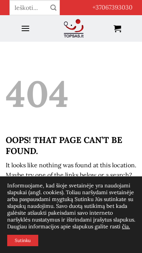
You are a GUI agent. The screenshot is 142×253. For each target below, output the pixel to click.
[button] (25, 28)
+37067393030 (112, 7)
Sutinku (23, 240)
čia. (126, 226)
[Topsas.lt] (74, 28)
